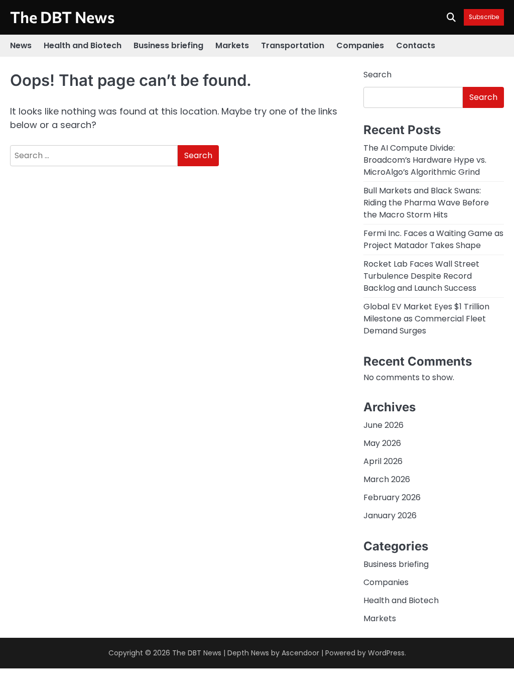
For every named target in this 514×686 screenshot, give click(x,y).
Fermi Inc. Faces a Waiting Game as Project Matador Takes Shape (433, 239)
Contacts (415, 45)
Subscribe (484, 17)
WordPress (386, 653)
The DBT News (62, 16)
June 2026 (383, 425)
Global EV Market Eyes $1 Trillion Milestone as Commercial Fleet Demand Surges (426, 318)
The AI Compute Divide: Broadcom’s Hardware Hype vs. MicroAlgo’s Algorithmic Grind (424, 160)
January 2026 (390, 515)
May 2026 (382, 443)
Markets (232, 45)
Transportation (292, 45)
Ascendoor (300, 653)
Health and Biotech (82, 45)
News (21, 45)
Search (377, 74)
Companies (360, 45)
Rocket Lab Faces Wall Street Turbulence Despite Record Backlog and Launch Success (421, 276)
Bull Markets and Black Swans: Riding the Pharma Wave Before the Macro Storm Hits (426, 202)
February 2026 (392, 497)
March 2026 (386, 479)
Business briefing (168, 45)
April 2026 (383, 461)
